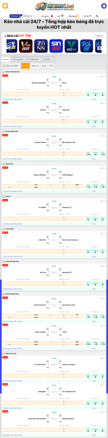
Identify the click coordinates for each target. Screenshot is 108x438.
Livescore (45, 16)
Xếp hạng (72, 16)
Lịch (58, 16)
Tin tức (86, 16)
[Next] (97, 44)
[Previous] (11, 44)
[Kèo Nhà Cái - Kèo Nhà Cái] (54, 6)
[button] (97, 16)
